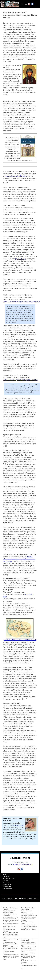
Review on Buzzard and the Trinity (11, 954)
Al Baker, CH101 (18, 825)
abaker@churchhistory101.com (22, 864)
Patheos (5, 880)
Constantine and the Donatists (16, 176)
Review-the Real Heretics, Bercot (28, 924)
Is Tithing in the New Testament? (28, 946)
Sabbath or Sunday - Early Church (29, 929)
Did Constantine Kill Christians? (10, 946)
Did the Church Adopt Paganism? (28, 917)
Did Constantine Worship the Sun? (11, 956)
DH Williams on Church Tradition (28, 956)
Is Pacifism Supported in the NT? (28, 942)
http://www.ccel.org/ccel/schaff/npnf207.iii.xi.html (20, 380)
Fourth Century (7, 888)
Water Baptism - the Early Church (28, 928)
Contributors (6, 876)
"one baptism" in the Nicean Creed (29, 915)
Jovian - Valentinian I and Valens (28, 963)
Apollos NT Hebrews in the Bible (10, 932)
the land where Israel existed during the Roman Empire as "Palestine (19, 559)
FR (22, 969)
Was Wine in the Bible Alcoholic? (10, 934)
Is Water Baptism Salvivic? (9, 942)
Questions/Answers (8, 878)
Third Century (7, 886)
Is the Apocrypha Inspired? (27, 914)
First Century (6, 882)
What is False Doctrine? (26, 948)
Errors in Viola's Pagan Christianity (29, 926)
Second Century (7, 884)
